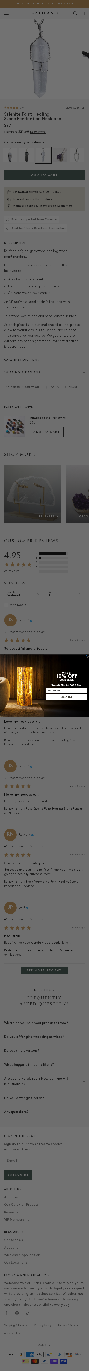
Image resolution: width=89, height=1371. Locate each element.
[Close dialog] (87, 656)
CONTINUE (66, 697)
